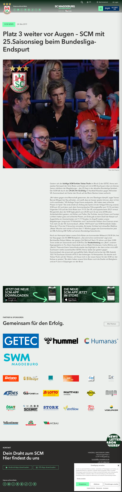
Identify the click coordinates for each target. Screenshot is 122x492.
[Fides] (11, 393)
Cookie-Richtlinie (91, 488)
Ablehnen (96, 484)
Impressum (105, 488)
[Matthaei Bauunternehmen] (71, 393)
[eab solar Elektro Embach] (71, 378)
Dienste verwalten (81, 478)
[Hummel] (61, 341)
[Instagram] (14, 9)
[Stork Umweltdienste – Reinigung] (51, 408)
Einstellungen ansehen (111, 484)
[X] (36, 9)
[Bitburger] (31, 378)
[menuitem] (90, 2)
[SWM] (21, 359)
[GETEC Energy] (21, 341)
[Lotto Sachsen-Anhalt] (51, 393)
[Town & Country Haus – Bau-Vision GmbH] (91, 408)
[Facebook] (25, 9)
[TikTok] (32, 9)
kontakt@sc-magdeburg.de (100, 459)
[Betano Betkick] (11, 378)
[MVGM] (111, 393)
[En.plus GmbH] (111, 378)
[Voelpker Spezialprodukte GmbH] (111, 408)
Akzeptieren (82, 484)
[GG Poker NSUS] (31, 393)
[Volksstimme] (11, 423)
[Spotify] (29, 9)
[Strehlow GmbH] (71, 408)
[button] (118, 465)
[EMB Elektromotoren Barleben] (91, 378)
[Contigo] (51, 378)
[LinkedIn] (39, 9)
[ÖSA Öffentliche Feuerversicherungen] (11, 408)
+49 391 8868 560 (103, 462)
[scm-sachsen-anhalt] (65, 8)
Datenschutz (99, 488)
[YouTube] (18, 9)
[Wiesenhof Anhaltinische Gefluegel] (31, 423)
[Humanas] (101, 341)
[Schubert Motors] (31, 408)
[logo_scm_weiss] (7, 8)
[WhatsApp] (21, 9)
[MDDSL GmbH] (91, 393)
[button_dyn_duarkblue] (111, 8)
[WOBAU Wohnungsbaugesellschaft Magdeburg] (51, 423)
